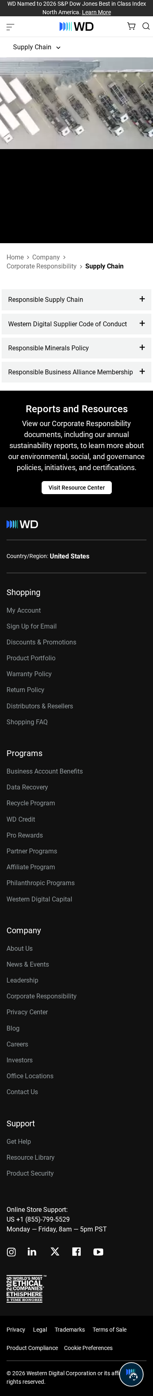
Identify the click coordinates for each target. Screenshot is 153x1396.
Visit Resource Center (77, 487)
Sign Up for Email (32, 626)
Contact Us (22, 1092)
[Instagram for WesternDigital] (11, 1252)
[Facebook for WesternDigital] (77, 1252)
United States (69, 556)
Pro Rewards (25, 835)
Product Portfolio (31, 658)
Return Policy (25, 690)
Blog (13, 1028)
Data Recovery (27, 787)
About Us (20, 948)
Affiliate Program (31, 867)
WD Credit (21, 819)
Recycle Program (31, 803)
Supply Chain (32, 47)
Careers (17, 1044)
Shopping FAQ (27, 722)
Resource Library (31, 1157)
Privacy (16, 1329)
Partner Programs (32, 851)
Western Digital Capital (39, 899)
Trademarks (70, 1329)
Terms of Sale (109, 1329)
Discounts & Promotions (41, 642)
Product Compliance (32, 1348)
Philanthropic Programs (41, 883)
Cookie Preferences (88, 1348)
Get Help (19, 1141)
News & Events (28, 964)
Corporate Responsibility (42, 996)
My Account (24, 610)
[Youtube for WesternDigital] (98, 1252)
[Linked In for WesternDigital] (33, 1252)
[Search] (146, 26)
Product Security (30, 1173)
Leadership (22, 980)
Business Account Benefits (45, 771)
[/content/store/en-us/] (76, 26)
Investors (20, 1060)
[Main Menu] (11, 26)
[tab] (76, 299)
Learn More (96, 12)
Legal (40, 1329)
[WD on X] (55, 1252)
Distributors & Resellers (40, 706)
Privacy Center (27, 1012)
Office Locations (30, 1076)
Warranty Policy (29, 674)
